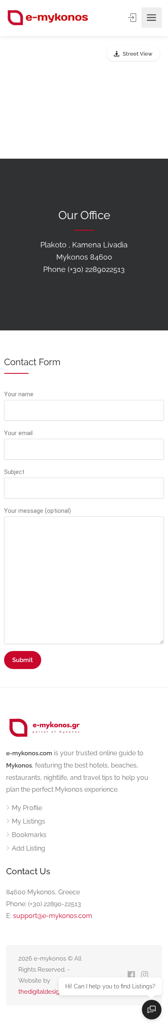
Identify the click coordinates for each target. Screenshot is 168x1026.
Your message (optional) (37, 510)
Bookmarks (29, 835)
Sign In (133, 17)
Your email (18, 433)
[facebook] (131, 975)
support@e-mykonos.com (52, 916)
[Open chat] (151, 1009)
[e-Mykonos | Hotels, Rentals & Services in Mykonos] (48, 18)
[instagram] (144, 975)
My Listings (28, 821)
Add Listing (28, 848)
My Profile (27, 808)
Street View (138, 54)
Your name (18, 394)
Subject (14, 472)
